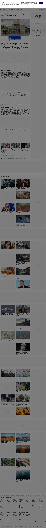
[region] (23, 4)
